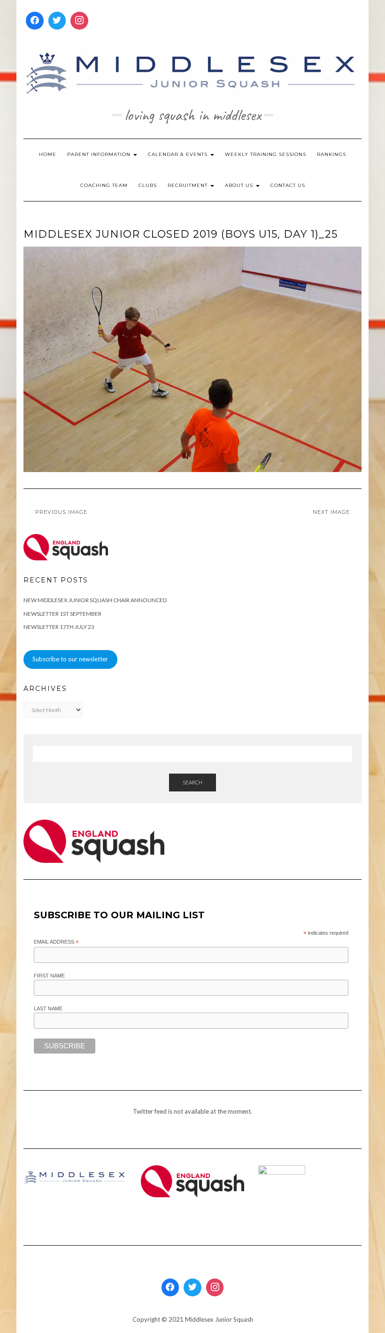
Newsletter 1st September (62, 613)
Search (192, 782)
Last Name (48, 1008)
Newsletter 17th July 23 (58, 626)
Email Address (56, 942)
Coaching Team (104, 185)
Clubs (148, 185)
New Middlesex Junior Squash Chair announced (95, 600)
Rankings (331, 154)
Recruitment (188, 185)
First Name (49, 975)
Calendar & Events (178, 154)
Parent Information (99, 154)
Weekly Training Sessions (265, 154)
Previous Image (61, 512)
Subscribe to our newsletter (70, 659)
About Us (240, 185)
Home (47, 154)
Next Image (331, 512)
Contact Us (287, 185)
